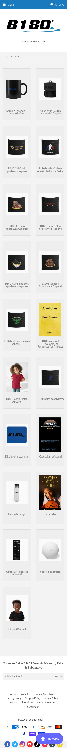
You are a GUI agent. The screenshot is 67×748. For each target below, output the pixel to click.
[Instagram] (22, 744)
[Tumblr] (52, 744)
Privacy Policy (14, 698)
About (13, 694)
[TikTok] (37, 744)
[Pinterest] (45, 744)
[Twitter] (15, 744)
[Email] (60, 744)
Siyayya (59, 4)
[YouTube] (30, 744)
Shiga (58, 676)
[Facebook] (7, 744)
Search (13, 702)
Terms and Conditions (42, 694)
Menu (10, 4)
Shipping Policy (33, 698)
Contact (24, 694)
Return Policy (51, 698)
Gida (5, 56)
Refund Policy (32, 706)
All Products (27, 702)
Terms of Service (46, 702)
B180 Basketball (34, 719)
